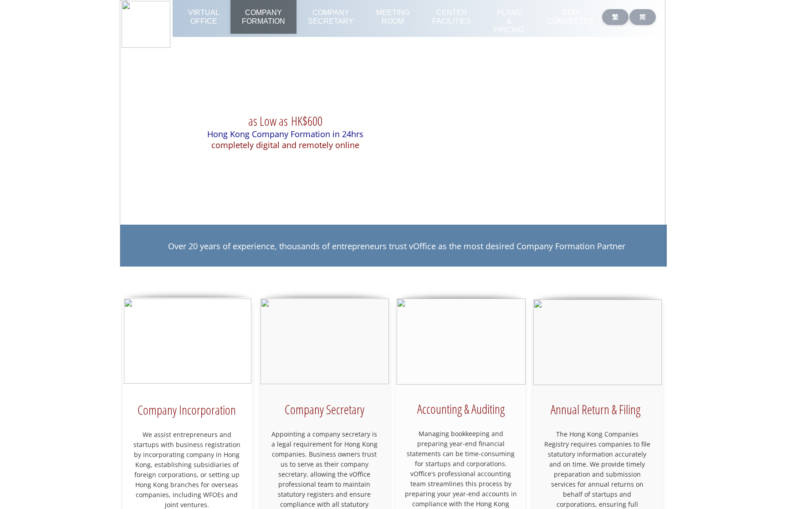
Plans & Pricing (509, 21)
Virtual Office (204, 17)
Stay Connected (570, 17)
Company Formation (263, 17)
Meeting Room (392, 17)
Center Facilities (451, 17)
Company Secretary (330, 17)
